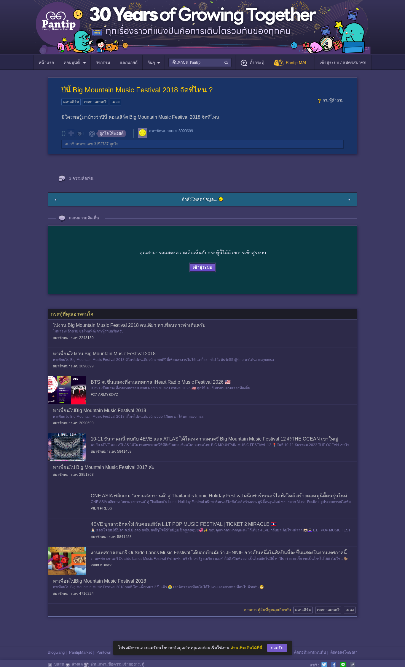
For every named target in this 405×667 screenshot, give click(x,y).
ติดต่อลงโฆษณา (343, 652)
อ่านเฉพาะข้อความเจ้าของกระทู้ (117, 664)
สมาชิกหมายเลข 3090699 (171, 131)
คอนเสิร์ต (71, 102)
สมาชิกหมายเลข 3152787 (87, 144)
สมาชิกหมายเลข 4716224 (73, 594)
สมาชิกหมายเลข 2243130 (73, 338)
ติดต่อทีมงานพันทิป (310, 652)
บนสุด (59, 664)
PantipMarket (80, 652)
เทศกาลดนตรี (95, 102)
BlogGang (56, 652)
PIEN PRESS (101, 508)
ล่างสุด (77, 664)
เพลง (115, 102)
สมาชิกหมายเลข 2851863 (73, 474)
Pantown (103, 652)
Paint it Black (101, 565)
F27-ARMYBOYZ (104, 395)
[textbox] (200, 62)
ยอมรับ (277, 647)
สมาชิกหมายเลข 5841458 (111, 451)
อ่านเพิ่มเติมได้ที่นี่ (246, 647)
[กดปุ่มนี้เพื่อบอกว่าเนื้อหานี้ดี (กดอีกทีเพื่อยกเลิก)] (71, 133)
